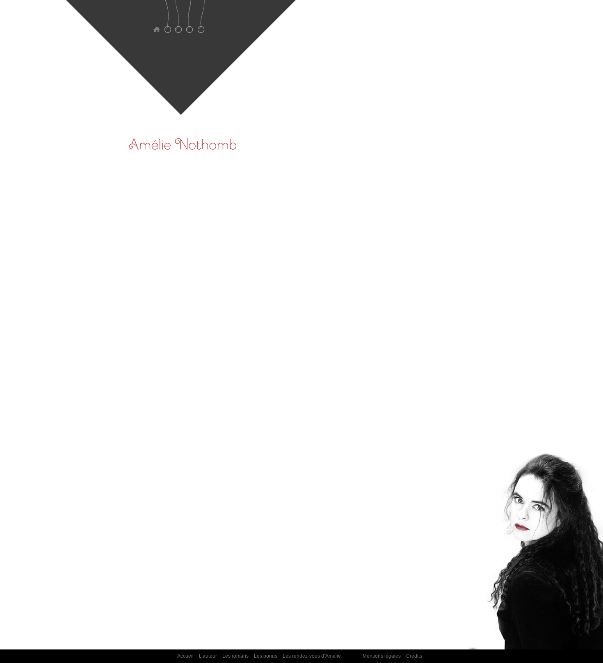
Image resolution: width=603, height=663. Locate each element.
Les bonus (189, 21)
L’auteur (167, 21)
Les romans (178, 21)
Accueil (156, 21)
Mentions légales (382, 656)
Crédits (414, 656)
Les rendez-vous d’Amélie (201, 21)
